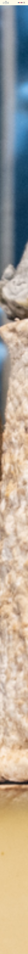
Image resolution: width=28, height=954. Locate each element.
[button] (24, 2)
